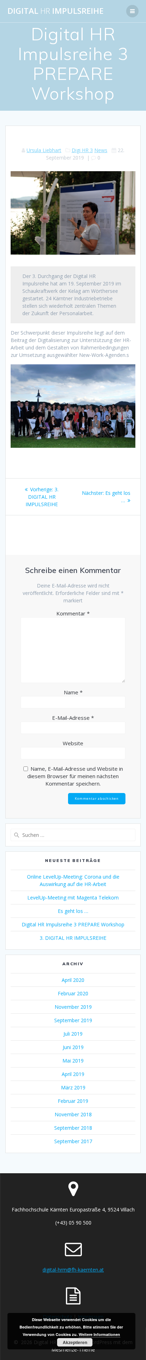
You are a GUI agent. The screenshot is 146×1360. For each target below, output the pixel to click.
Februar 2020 (73, 993)
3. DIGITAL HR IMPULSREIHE (73, 937)
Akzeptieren (75, 1342)
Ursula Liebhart (44, 150)
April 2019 (73, 1074)
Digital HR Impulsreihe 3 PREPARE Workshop (73, 924)
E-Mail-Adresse (73, 717)
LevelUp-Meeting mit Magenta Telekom (73, 897)
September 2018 (73, 1127)
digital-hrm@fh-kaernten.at (73, 1269)
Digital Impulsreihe (55, 11)
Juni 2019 (73, 1047)
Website (73, 743)
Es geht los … (73, 911)
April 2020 (73, 980)
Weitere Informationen (99, 1334)
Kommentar (73, 613)
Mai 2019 (73, 1060)
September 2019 (73, 1020)
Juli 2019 (73, 1033)
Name (73, 692)
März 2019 (73, 1087)
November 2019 (73, 1006)
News (100, 150)
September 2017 (73, 1141)
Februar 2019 (73, 1101)
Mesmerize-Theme (73, 1349)
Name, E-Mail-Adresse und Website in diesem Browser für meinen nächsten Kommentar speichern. (75, 776)
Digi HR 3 (82, 150)
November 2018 (73, 1114)
